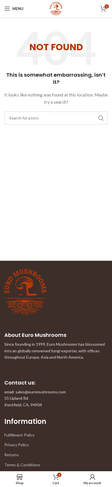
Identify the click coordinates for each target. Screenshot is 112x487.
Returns (11, 454)
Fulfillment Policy (19, 434)
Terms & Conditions (22, 464)
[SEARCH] (101, 118)
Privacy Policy (16, 444)
